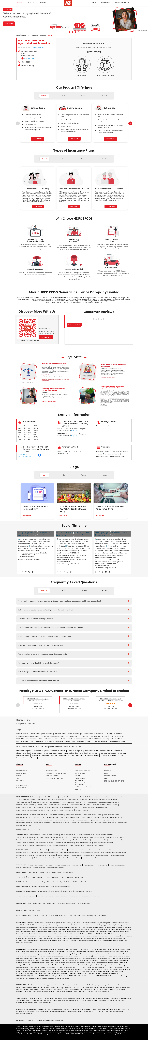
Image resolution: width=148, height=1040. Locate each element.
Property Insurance (76, 855)
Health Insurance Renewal (111, 815)
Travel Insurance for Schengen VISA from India (54, 837)
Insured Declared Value (108, 800)
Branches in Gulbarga (108, 755)
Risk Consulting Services (23, 868)
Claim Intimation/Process (82, 771)
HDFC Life (44, 915)
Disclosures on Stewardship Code (56, 773)
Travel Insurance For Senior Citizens (27, 837)
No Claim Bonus (62, 800)
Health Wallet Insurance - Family (64, 820)
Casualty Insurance (89, 865)
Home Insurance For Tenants (38, 850)
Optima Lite (110, 820)
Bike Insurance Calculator (40, 802)
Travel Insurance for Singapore (64, 843)
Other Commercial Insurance (55, 868)
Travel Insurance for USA (43, 845)
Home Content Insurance (24, 858)
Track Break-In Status (98, 805)
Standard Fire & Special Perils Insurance (58, 865)
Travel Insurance (35, 835)
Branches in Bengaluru (41, 751)
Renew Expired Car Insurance (46, 800)
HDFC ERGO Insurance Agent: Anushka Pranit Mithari (38, 700)
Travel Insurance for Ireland (81, 840)
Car (64, 475)
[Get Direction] (39, 456)
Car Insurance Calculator (105, 797)
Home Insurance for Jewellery (49, 853)
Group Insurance (102, 865)
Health (44, 475)
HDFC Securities (53, 915)
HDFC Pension (102, 915)
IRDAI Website (73, 896)
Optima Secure (37, 820)
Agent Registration (21, 785)
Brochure (29, 882)
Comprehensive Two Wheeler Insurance (62, 802)
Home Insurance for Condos (71, 858)
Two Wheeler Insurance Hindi (66, 903)
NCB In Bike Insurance (66, 810)
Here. (30, 825)
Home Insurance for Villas (90, 858)
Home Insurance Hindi (83, 903)
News (105, 778)
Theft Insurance (38, 858)
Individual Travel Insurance (50, 835)
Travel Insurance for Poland (44, 843)
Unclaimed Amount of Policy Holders (86, 787)
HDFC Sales (77, 915)
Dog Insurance (32, 830)
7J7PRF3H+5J (22, 454)
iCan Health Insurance (101, 817)
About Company (21, 773)
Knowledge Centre (84, 896)
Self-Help (77, 776)
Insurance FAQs (42, 896)
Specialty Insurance (39, 868)
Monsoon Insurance (102, 855)
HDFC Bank (32, 911)
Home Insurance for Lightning (90, 853)
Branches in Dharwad (58, 755)
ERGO (38, 911)
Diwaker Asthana (45, 872)
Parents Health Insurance (73, 815)
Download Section (80, 773)
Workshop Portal (80, 778)
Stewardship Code (51, 771)
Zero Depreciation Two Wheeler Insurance (45, 807)
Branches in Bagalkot (23, 751)
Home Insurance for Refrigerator (69, 853)
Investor (18, 776)
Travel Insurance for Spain (83, 843)
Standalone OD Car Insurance (78, 800)
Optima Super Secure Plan (61, 823)
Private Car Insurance (66, 877)
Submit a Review (38, 48)
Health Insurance (37, 877)
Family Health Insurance (56, 815)
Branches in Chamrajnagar (32, 753)
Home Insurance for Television (78, 850)
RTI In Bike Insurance (82, 810)
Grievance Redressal (110, 776)
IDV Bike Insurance (101, 807)
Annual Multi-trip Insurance (104, 835)
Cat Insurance (43, 830)
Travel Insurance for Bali (97, 837)
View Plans (38, 206)
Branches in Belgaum (75, 751)
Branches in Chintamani (88, 753)
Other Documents (86, 882)
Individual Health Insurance (38, 815)
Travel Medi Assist (61, 896)
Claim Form (67, 882)
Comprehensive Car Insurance (69, 797)
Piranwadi (31, 724)
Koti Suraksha (48, 820)
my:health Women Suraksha (70, 817)
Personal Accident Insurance (83, 891)
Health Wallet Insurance (23, 820)
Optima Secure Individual (24, 823)
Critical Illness (79, 877)
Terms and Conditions (52, 776)
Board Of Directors (21, 771)
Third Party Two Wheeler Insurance (86, 802)
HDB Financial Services (89, 915)
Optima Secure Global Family (42, 823)
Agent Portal (78, 789)
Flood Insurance (89, 855)
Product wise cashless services (60, 887)
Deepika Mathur (33, 872)
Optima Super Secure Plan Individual (82, 823)
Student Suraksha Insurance (85, 835)
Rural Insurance (76, 865)
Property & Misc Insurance (117, 865)
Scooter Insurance (52, 810)
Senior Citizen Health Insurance (92, 815)
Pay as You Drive (112, 805)
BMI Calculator (122, 823)
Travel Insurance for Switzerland (103, 843)
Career (18, 783)
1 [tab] (69, 31)
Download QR (46, 337)
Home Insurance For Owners (58, 850)
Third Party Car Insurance (87, 797)
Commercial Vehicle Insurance (58, 805)
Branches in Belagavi (58, 751)
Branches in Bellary (91, 751)
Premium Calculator (40, 817)
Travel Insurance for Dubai (24, 840)
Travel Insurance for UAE (60, 845)
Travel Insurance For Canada (115, 837)
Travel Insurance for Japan (117, 840)
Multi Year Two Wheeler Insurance (80, 805)
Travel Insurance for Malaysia (25, 843)
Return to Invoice (94, 800)
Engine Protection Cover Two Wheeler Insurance (30, 810)
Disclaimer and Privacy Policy (54, 778)
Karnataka (34, 35)
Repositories (95, 896)
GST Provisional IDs (80, 781)
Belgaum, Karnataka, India (27, 456)
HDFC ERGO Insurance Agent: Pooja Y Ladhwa (74, 700)
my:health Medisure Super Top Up (105, 823)
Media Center (20, 781)
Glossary (51, 896)
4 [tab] (78, 31)
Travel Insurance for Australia (79, 837)
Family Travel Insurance (68, 835)
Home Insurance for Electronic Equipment (113, 853)
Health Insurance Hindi (34, 903)
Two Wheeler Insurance (23, 802)
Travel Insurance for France (42, 840)
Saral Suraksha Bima (82, 820)
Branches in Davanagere (40, 755)
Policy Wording (57, 882)
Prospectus (37, 882)
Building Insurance (63, 855)
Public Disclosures (21, 788)
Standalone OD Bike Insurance (25, 805)
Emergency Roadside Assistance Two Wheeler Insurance (77, 807)
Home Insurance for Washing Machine (100, 850)
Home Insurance (56, 891)
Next (130, 123)
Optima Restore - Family (97, 820)
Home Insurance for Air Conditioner (27, 853)
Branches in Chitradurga (107, 753)
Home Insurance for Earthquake (45, 855)
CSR (17, 778)
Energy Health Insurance (117, 817)
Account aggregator (29, 896)
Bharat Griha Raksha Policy (53, 858)
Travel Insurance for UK (77, 845)
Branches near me (22, 35)
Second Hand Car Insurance (48, 797)
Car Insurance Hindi (49, 903)
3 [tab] (75, 31)
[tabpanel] (74, 19)
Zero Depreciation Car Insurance (26, 800)
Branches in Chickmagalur (53, 753)
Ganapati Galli (21, 724)
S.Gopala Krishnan (68, 872)
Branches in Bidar (106, 751)
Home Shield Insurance (117, 855)
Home (104, 475)
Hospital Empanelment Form (40, 887)
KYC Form (76, 882)
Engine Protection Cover (23, 807)
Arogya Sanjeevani (86, 817)
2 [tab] (72, 31)
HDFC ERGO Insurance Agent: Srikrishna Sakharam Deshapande (110, 700)
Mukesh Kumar (56, 872)
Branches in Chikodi (71, 753)
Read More (27, 515)
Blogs (106, 773)
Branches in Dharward (75, 755)
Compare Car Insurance (122, 797)
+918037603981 (26, 62)
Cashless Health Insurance (24, 817)
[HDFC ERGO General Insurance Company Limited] (68, 3)
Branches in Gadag (91, 755)
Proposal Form (46, 882)
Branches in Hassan (29, 758)
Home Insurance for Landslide (25, 855)
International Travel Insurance (95, 845)
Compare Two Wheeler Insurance (109, 802)
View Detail (38, 139)
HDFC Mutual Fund (66, 915)
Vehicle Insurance (42, 805)
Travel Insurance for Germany (62, 840)
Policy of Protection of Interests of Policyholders (85, 784)
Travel (83, 475)
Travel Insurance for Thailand (25, 845)
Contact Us (107, 771)
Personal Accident (54, 817)
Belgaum (43, 35)
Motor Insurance (67, 891)
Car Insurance (34, 797)
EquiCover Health (21, 825)
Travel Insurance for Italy (99, 840)
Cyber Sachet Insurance (37, 865)
